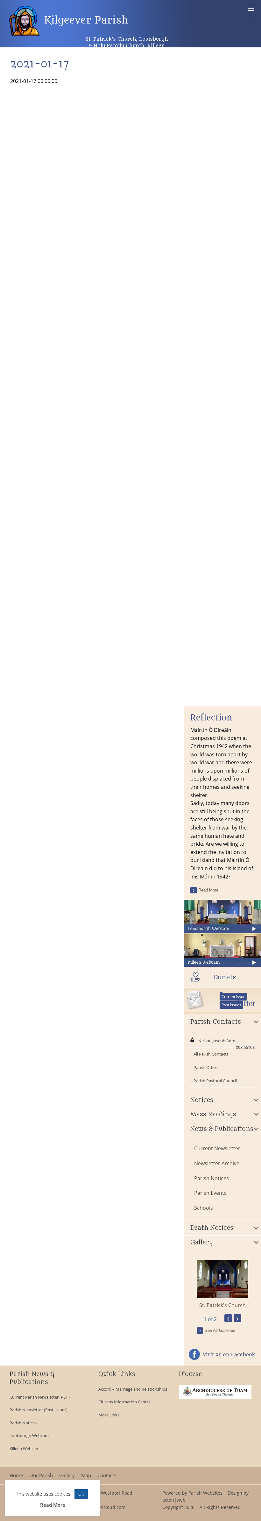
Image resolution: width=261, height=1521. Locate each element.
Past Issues (231, 1005)
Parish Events (210, 1192)
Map (86, 1475)
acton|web (174, 1500)
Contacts (106, 1475)
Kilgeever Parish (84, 20)
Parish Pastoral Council (215, 1081)
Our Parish (41, 1475)
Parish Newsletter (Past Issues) (38, 1410)
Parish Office (205, 1067)
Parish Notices (211, 1178)
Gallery (67, 1475)
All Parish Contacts (211, 1054)
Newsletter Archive (216, 1163)
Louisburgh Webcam (29, 1436)
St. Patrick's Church (222, 1305)
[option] (222, 1284)
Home (16, 1475)
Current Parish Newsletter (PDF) (40, 1397)
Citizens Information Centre (124, 1402)
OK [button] (81, 1494)
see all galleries (220, 1330)
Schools (203, 1207)
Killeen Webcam (24, 1449)
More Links (108, 1415)
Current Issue (233, 996)
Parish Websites (205, 1493)
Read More (52, 1505)
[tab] (222, 1022)
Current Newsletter (217, 1148)
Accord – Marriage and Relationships (132, 1389)
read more (208, 890)
